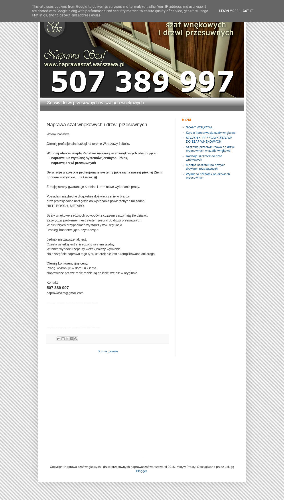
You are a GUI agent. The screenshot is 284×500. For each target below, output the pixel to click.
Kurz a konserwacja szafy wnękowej (211, 132)
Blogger (141, 471)
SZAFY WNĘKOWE (199, 127)
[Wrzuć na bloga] (63, 339)
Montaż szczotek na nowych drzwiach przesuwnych (205, 166)
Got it (248, 11)
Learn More (228, 11)
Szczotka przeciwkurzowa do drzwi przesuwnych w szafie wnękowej (210, 148)
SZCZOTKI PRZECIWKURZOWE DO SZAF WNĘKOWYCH (209, 139)
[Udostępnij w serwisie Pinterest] (75, 339)
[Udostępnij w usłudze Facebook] (71, 339)
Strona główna (108, 351)
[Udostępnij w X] (67, 339)
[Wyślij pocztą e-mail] (59, 339)
